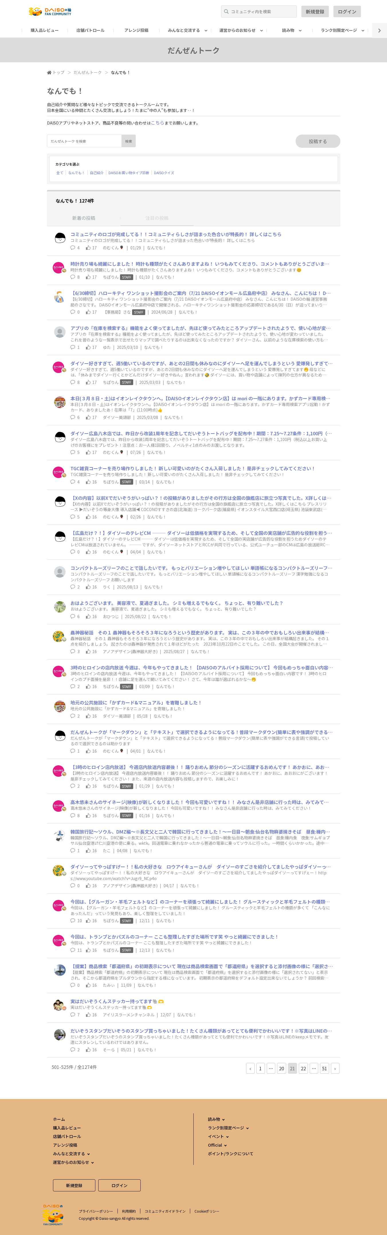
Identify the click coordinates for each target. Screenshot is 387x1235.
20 (281, 1068)
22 (303, 1068)
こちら (157, 122)
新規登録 (315, 11)
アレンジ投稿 (136, 30)
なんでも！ (76, 172)
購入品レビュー (45, 30)
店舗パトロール (90, 30)
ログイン (347, 11)
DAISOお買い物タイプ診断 (129, 172)
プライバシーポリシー (96, 1211)
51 (324, 1068)
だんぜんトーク (88, 72)
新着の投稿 (83, 217)
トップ (58, 72)
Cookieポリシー (207, 1211)
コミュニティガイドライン (165, 1211)
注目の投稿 (157, 217)
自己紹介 (97, 172)
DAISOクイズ (164, 172)
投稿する (318, 141)
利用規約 (129, 1211)
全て (59, 172)
